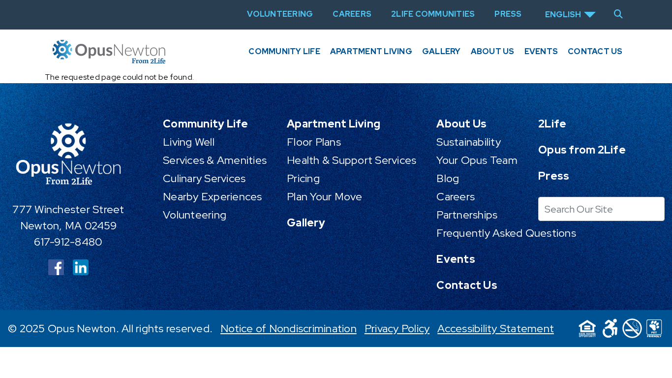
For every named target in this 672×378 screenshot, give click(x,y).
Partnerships (466, 215)
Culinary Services (204, 178)
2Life (552, 124)
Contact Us (595, 51)
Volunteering (194, 215)
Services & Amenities (215, 160)
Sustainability (468, 142)
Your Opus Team (477, 160)
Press (553, 176)
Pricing (303, 178)
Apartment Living (371, 51)
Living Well (188, 142)
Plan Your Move (325, 196)
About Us (493, 51)
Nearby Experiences (212, 196)
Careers (455, 196)
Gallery (441, 51)
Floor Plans (314, 142)
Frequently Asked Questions (506, 233)
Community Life (284, 51)
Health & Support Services (351, 160)
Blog (447, 178)
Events (541, 51)
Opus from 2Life (582, 150)
